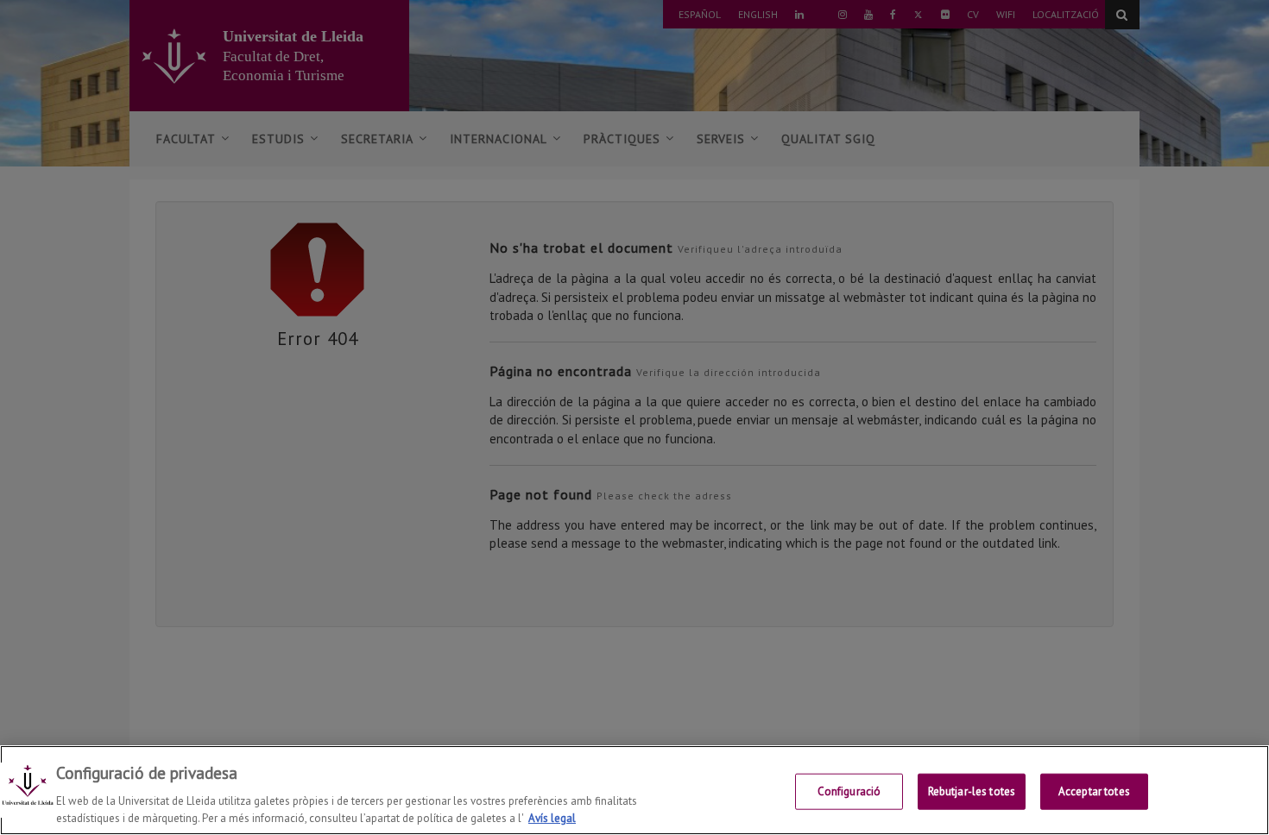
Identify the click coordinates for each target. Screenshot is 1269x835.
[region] (634, 790)
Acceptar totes (1094, 791)
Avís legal (552, 817)
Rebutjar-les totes (971, 791)
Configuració (849, 791)
